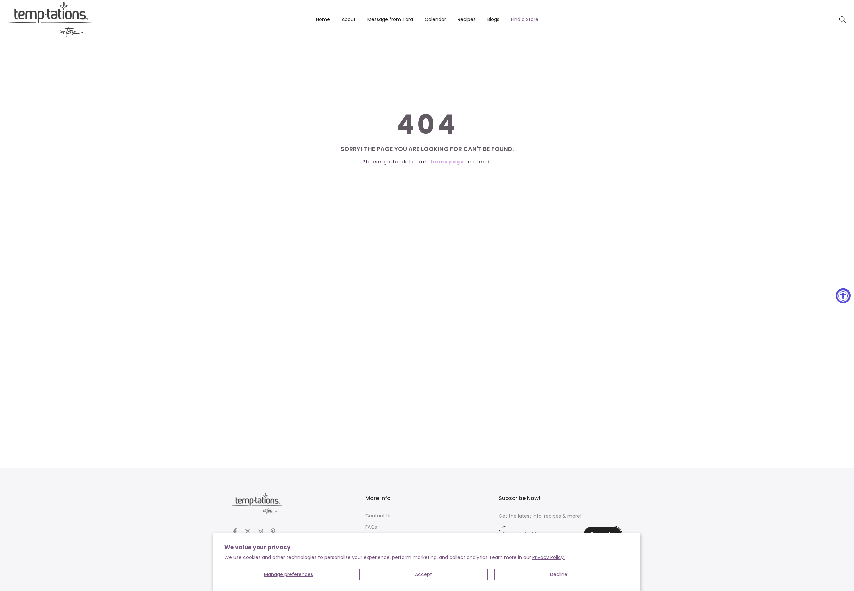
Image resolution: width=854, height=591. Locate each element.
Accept (423, 574)
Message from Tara (390, 19)
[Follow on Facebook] (235, 531)
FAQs (371, 527)
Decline (558, 574)
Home (323, 19)
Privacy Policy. (548, 557)
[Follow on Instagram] (260, 531)
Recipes (467, 19)
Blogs (493, 19)
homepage (447, 161)
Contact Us (378, 516)
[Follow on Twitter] (248, 531)
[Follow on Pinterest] (273, 531)
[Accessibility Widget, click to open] (843, 295)
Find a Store (524, 19)
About (349, 19)
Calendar (435, 19)
